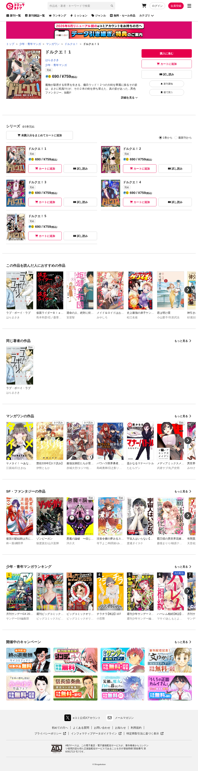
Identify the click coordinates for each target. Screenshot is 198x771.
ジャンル (100, 15)
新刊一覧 (15, 15)
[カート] (144, 5)
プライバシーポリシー (50, 733)
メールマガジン (124, 717)
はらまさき (52, 60)
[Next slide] (188, 290)
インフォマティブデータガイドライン (94, 733)
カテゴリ (144, 15)
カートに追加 (168, 63)
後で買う (168, 92)
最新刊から (185, 137)
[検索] (112, 6)
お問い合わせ (102, 727)
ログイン (157, 5)
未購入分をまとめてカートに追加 (41, 135)
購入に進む (166, 53)
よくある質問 (81, 727)
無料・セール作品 (124, 15)
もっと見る (181, 340)
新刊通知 (168, 83)
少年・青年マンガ (56, 65)
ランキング (59, 15)
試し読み (168, 74)
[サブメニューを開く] (189, 5)
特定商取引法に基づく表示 (145, 733)
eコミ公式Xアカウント (83, 718)
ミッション (80, 15)
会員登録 (176, 5)
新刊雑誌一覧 (37, 15)
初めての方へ (60, 727)
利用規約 (136, 727)
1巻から (167, 137)
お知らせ (120, 727)
